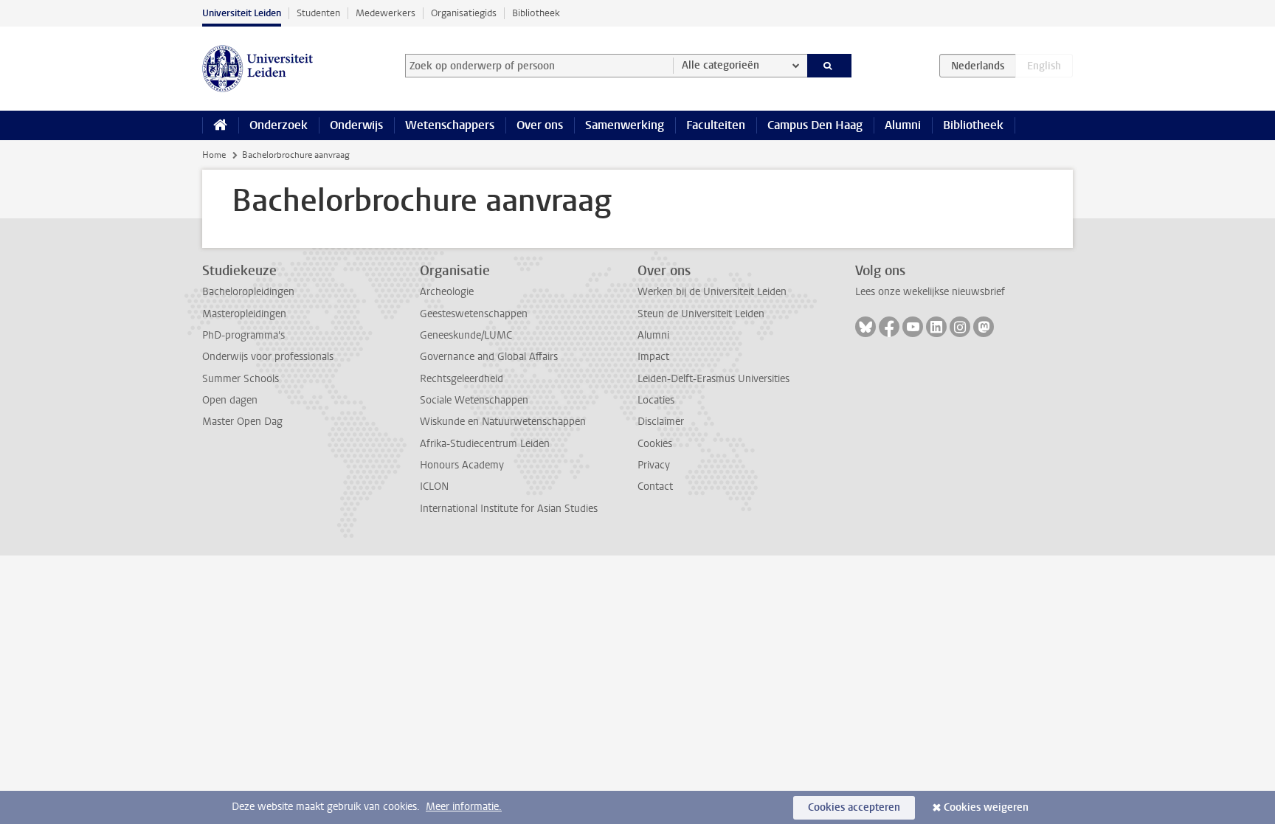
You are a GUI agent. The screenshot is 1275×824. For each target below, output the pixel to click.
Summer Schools (240, 379)
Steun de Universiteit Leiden (701, 314)
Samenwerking (624, 125)
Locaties (656, 400)
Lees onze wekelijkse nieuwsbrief (930, 292)
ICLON (434, 486)
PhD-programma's (243, 335)
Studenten (318, 13)
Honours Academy (462, 465)
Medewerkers (385, 13)
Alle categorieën (720, 65)
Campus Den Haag (815, 125)
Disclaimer (661, 422)
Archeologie (447, 292)
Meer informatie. (464, 807)
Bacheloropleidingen (248, 292)
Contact (655, 486)
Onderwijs (356, 125)
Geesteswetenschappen (474, 314)
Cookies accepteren (854, 807)
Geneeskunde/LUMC (466, 335)
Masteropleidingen (244, 314)
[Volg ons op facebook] (889, 326)
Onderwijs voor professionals (268, 357)
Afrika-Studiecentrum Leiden (485, 444)
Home (214, 155)
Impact (653, 357)
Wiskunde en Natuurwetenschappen (503, 422)
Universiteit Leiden (241, 13)
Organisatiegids (464, 13)
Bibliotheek (536, 13)
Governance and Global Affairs (489, 357)
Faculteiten (715, 125)
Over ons (539, 125)
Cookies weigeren (986, 807)
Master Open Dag (242, 422)
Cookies (655, 444)
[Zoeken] (829, 65)
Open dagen (230, 400)
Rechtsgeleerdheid (461, 379)
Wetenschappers (449, 125)
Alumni (903, 125)
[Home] (220, 125)
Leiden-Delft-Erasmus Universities (713, 379)
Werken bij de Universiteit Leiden (712, 292)
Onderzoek (278, 125)
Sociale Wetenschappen (474, 400)
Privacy (654, 465)
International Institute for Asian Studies (509, 509)
